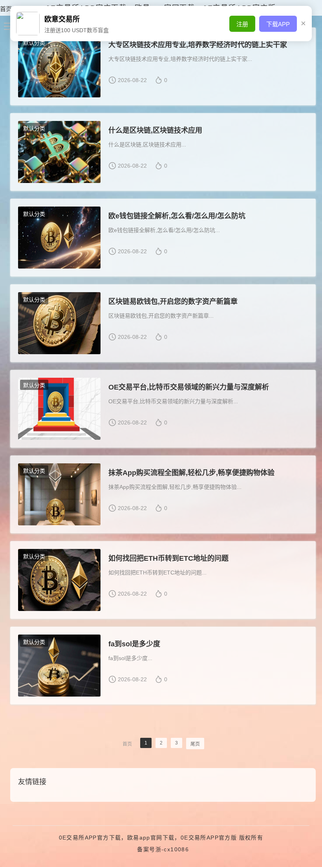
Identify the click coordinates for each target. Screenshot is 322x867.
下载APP (278, 24)
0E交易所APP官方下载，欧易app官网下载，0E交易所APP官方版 (148, 837)
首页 (6, 8)
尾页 (195, 744)
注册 (242, 24)
